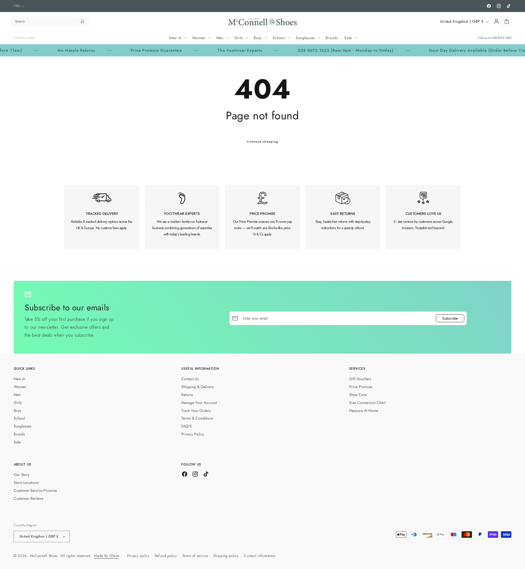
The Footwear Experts (221, 50)
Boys (17, 410)
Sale (17, 442)
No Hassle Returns (58, 50)
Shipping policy (226, 555)
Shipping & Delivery (197, 386)
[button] (19, 6)
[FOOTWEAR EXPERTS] (182, 217)
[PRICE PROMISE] (262, 217)
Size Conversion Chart (367, 402)
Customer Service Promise (35, 490)
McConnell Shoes (44, 555)
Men (17, 394)
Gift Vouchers (360, 379)
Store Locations (26, 482)
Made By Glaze (106, 555)
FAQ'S (186, 426)
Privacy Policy (192, 434)
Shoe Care (357, 394)
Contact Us (190, 379)
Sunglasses (22, 426)
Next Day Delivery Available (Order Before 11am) (461, 50)
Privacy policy (138, 555)
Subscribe (450, 318)
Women (20, 386)
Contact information (259, 555)
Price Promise (360, 386)
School (19, 418)
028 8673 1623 (501, 38)
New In (19, 379)
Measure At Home (363, 410)
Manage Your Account (199, 402)
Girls (18, 402)
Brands (19, 434)
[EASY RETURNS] (342, 217)
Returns (187, 394)
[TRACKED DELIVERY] (101, 217)
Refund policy (166, 555)
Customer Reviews (28, 498)
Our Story (21, 474)
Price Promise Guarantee (138, 50)
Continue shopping (262, 141)
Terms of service (195, 555)
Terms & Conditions (197, 418)
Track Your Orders (196, 410)
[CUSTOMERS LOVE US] (423, 217)
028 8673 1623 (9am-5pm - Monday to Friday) (327, 50)
